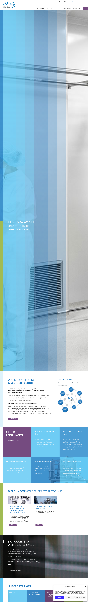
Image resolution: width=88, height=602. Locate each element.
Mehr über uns (13, 418)
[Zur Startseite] (9, 5)
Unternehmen (40, 8)
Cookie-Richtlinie (64, 599)
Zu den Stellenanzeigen (15, 570)
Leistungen (49, 8)
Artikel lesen (14, 524)
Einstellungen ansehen (80, 597)
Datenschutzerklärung (71, 599)
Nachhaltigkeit (77, 8)
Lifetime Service (66, 8)
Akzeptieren (59, 597)
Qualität (57, 8)
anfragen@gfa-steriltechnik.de (77, 1)
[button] (85, 586)
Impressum (78, 599)
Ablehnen (70, 597)
